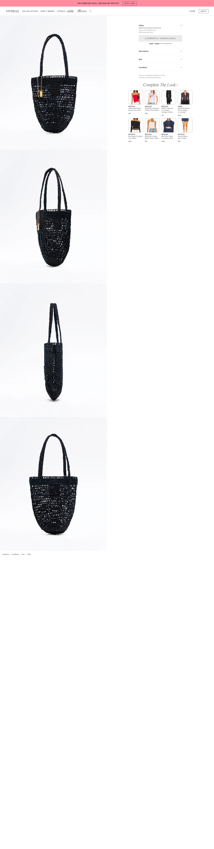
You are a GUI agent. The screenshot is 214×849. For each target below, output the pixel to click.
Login (192, 11)
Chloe (29, 554)
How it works (47, 11)
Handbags (15, 554)
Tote (23, 554)
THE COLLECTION (30, 11)
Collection (5, 554)
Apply (204, 11)
